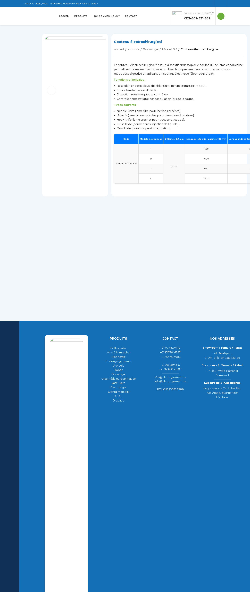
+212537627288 (173, 389)
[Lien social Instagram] (222, 3)
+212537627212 (170, 348)
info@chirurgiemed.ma (170, 381)
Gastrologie (151, 49)
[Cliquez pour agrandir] (51, 90)
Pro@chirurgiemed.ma (170, 377)
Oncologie (118, 374)
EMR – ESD (169, 49)
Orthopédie (118, 348)
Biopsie (118, 370)
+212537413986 (170, 357)
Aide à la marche (118, 352)
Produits (133, 49)
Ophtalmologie (118, 391)
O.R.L (118, 396)
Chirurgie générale (118, 361)
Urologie (118, 365)
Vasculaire (118, 383)
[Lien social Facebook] (218, 3)
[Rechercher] (221, 16)
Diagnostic (118, 357)
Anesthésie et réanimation (118, 378)
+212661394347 (170, 364)
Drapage (118, 400)
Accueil (119, 49)
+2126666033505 (170, 369)
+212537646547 (170, 352)
